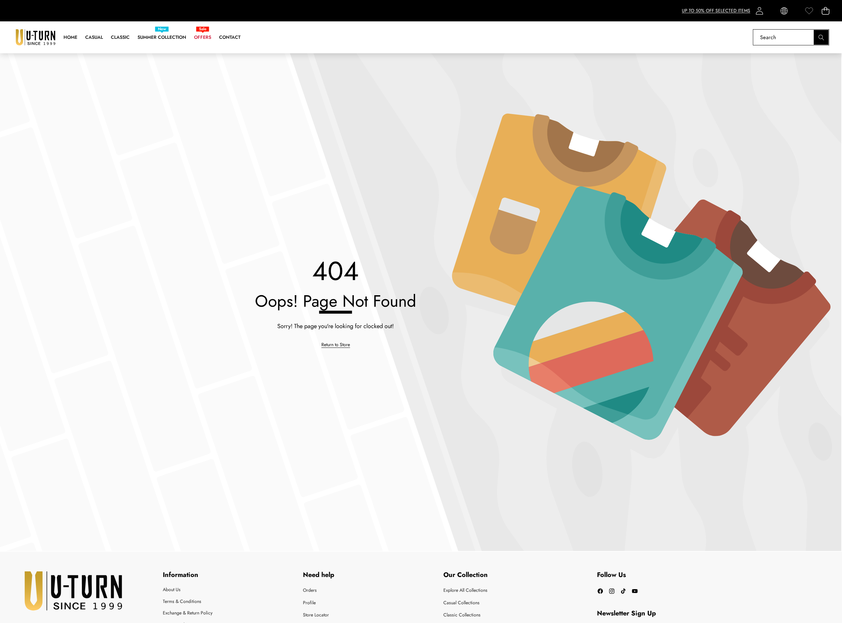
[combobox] (791, 37)
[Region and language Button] (784, 10)
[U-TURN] (35, 37)
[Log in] (759, 10)
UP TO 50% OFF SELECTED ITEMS (716, 10)
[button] (825, 10)
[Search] (821, 37)
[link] (809, 10)
